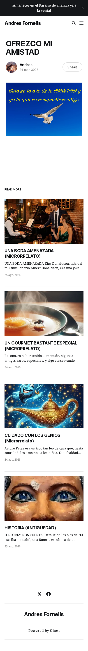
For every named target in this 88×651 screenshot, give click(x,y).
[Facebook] (48, 594)
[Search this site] (73, 23)
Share (72, 67)
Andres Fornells (23, 23)
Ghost (55, 630)
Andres (26, 64)
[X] (39, 594)
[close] (82, 8)
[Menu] (81, 23)
